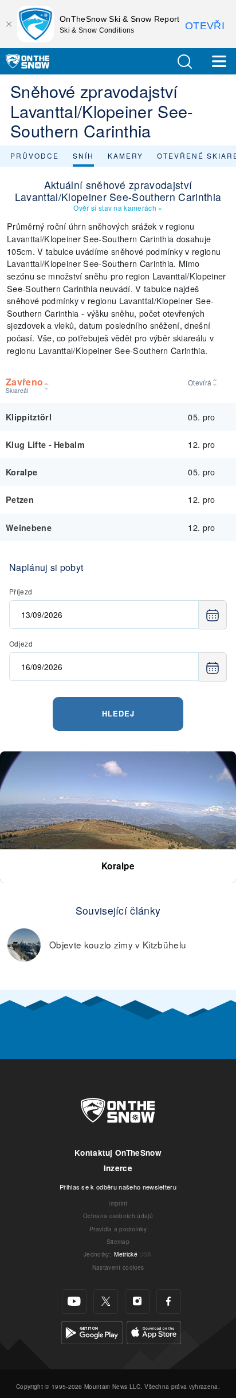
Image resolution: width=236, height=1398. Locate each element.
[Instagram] (137, 1301)
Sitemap (118, 1241)
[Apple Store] (154, 1331)
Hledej (118, 713)
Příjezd (20, 591)
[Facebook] (168, 1301)
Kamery (125, 155)
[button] (184, 61)
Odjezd (21, 643)
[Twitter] (105, 1301)
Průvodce (34, 155)
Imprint (117, 1203)
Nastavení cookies (118, 1267)
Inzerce (118, 1168)
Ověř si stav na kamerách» (117, 207)
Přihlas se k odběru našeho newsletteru (118, 1186)
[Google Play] (92, 1331)
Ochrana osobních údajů (118, 1215)
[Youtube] (74, 1301)
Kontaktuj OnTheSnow (118, 1152)
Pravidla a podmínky (118, 1228)
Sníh (83, 155)
